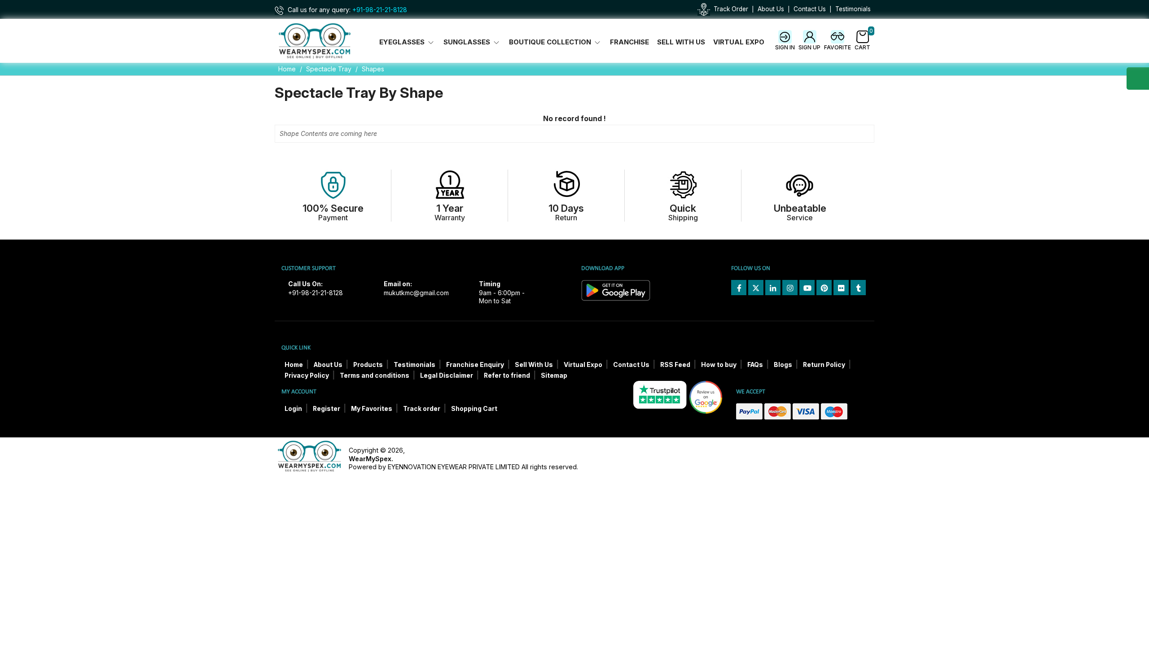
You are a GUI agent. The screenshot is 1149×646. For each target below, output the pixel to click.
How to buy (719, 364)
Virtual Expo (738, 42)
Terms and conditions (374, 375)
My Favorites (371, 408)
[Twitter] (755, 287)
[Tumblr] (858, 287)
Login (293, 408)
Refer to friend (507, 375)
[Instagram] (790, 287)
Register (326, 408)
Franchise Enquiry (475, 364)
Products (368, 364)
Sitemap (554, 375)
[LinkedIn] (773, 287)
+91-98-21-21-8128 (379, 9)
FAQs (755, 364)
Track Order (731, 9)
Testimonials (853, 9)
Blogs (783, 364)
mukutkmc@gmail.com (416, 293)
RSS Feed (675, 364)
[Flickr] (841, 287)
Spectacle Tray (328, 69)
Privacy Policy (307, 375)
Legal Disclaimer (446, 375)
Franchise (629, 42)
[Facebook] (738, 287)
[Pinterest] (824, 287)
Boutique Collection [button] (551, 42)
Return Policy (824, 364)
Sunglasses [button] (467, 42)
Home (287, 69)
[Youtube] (807, 287)
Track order (421, 408)
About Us (771, 9)
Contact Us (810, 9)
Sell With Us (681, 42)
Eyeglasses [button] (402, 42)
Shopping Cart (474, 408)
